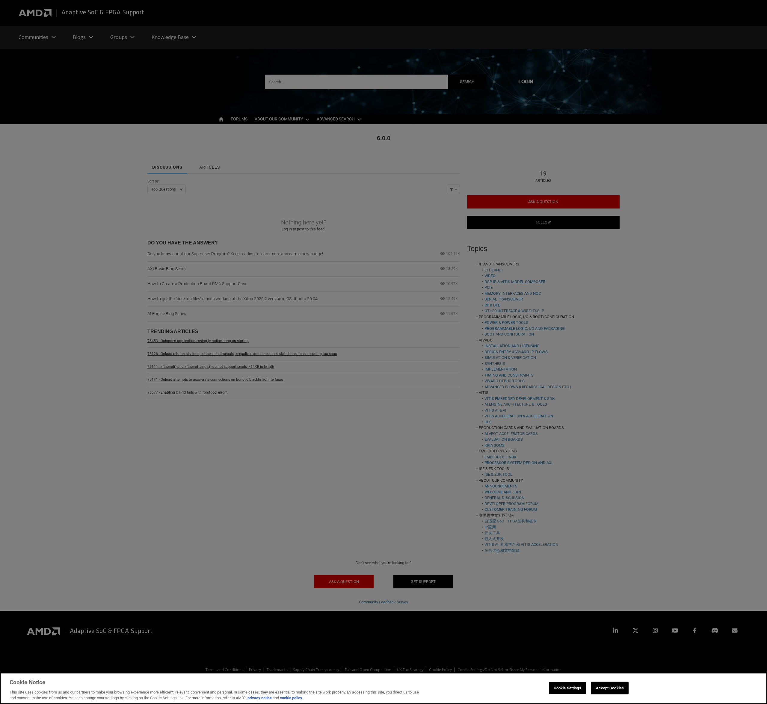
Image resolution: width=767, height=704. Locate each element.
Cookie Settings (567, 688)
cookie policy (291, 698)
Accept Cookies (610, 688)
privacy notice (259, 698)
